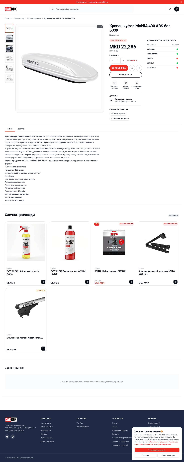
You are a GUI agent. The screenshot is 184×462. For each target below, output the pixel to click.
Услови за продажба (120, 445)
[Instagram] (12, 436)
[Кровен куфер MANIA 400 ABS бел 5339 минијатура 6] (9, 78)
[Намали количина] (112, 60)
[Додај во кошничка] (43, 282)
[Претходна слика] (19, 68)
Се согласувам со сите (157, 450)
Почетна (8, 18)
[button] (59, 68)
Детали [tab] (21, 129)
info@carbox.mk (154, 423)
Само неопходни (168, 455)
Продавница (19, 18)
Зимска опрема (46, 438)
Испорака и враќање (120, 430)
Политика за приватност (122, 438)
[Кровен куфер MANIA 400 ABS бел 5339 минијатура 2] (9, 38)
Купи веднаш (125, 75)
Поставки (145, 455)
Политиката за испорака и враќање (157, 444)
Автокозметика (47, 427)
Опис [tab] (10, 129)
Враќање (115, 434)
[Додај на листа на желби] (132, 68)
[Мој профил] (170, 9)
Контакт (115, 423)
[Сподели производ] (139, 68)
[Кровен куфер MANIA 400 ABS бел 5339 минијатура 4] (9, 58)
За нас (114, 427)
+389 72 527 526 (154, 427)
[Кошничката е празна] (176, 9)
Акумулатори (46, 430)
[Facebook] (7, 436)
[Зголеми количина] (123, 60)
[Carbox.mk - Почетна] (11, 9)
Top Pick (80, 423)
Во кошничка (119, 68)
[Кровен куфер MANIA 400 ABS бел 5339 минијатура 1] (9, 28)
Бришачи (44, 434)
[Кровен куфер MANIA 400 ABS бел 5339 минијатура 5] (9, 68)
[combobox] (91, 9)
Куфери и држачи (34, 18)
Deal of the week (83, 427)
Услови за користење (120, 441)
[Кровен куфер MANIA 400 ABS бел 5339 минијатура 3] (9, 48)
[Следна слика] (100, 68)
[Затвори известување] (181, 2)
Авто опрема (46, 423)
